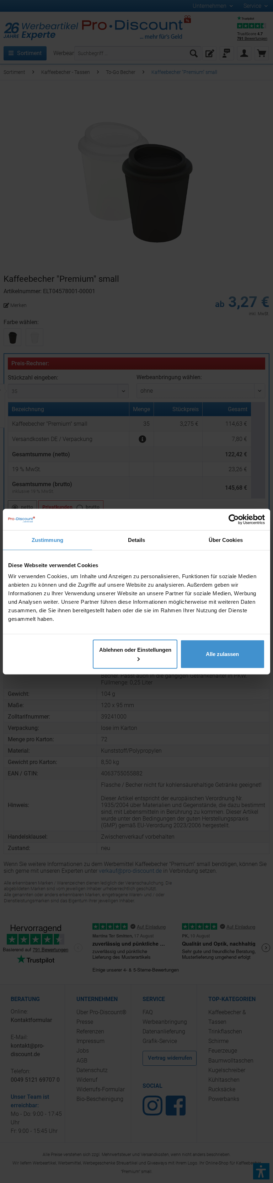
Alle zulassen (222, 654)
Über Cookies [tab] (226, 540)
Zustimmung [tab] (47, 540)
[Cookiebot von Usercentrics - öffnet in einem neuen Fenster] (234, 519)
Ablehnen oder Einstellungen (135, 650)
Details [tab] (136, 540)
